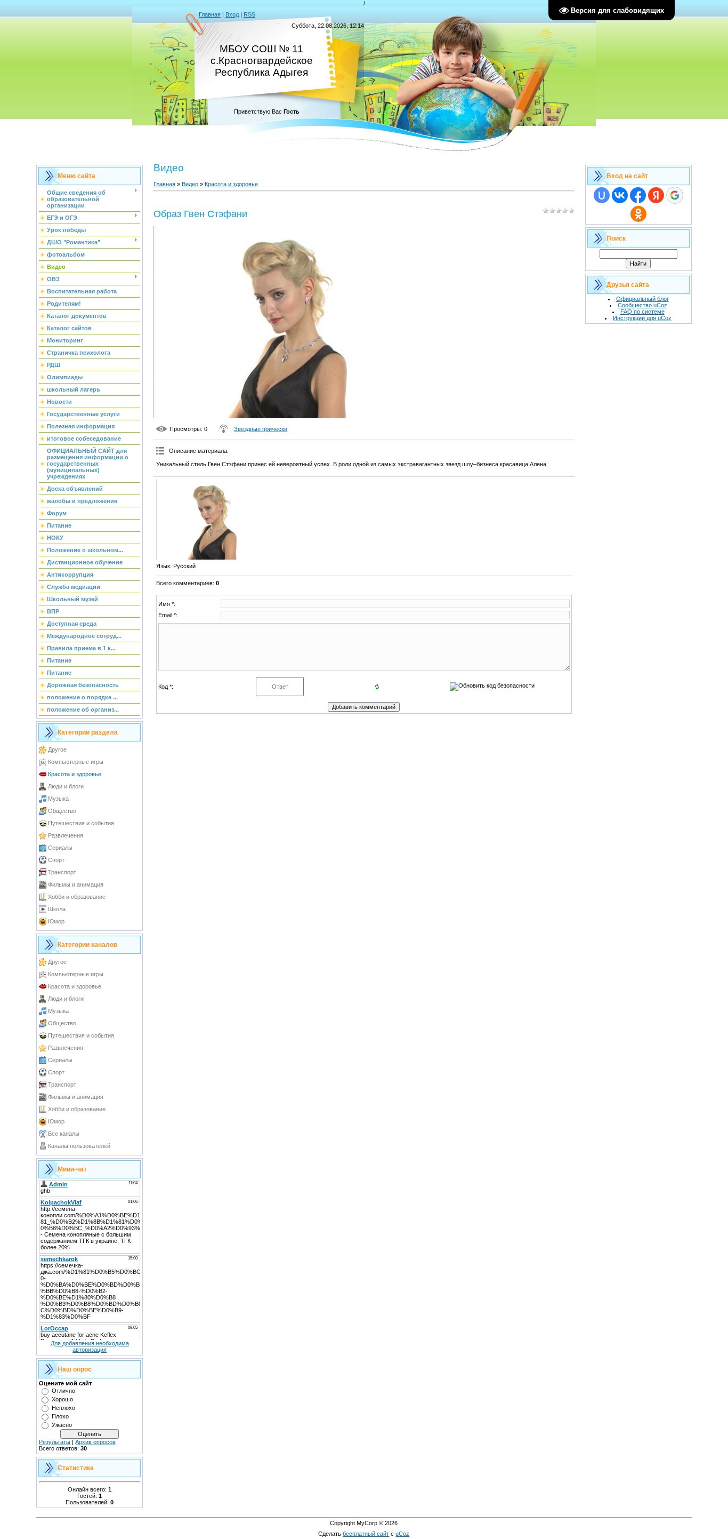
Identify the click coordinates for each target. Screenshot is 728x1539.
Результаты (54, 1442)
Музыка (58, 798)
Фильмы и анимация (75, 884)
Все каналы (63, 1133)
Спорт (56, 860)
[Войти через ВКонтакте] (620, 195)
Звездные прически (260, 429)
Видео (190, 184)
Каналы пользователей (79, 1146)
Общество (62, 811)
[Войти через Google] (674, 195)
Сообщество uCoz (642, 305)
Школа (57, 909)
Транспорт (62, 872)
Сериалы (60, 847)
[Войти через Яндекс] (656, 195)
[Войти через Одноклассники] (638, 214)
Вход (232, 14)
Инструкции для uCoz (642, 318)
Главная (210, 14)
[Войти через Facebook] (638, 195)
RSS (249, 14)
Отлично (63, 1391)
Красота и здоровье (74, 774)
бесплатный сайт (366, 1533)
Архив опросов (95, 1442)
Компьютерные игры (75, 762)
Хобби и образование (77, 897)
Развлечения (65, 835)
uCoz (402, 1533)
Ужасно (62, 1425)
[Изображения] (209, 520)
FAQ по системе (642, 311)
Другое (57, 749)
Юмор (56, 921)
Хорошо (62, 1399)
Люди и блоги (66, 786)
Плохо (60, 1416)
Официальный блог (642, 299)
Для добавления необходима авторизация (90, 1346)
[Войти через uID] (602, 195)
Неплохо (63, 1408)
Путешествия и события (81, 823)
